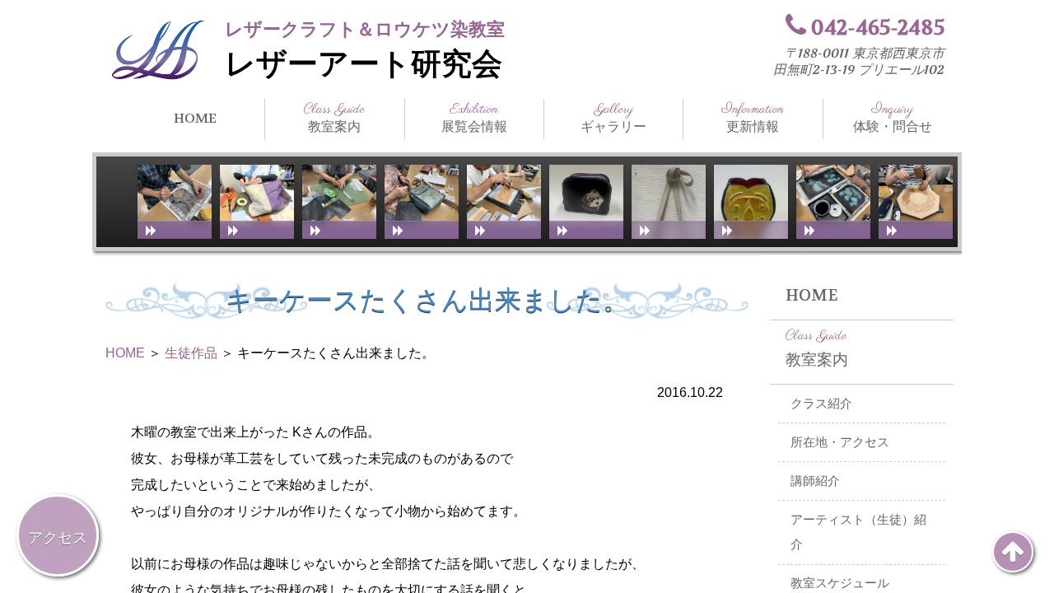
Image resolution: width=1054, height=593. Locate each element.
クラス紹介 (821, 403)
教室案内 (334, 117)
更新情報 (752, 117)
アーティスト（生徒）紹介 (858, 532)
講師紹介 (815, 481)
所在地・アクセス (839, 442)
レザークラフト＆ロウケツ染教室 (365, 29)
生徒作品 (191, 353)
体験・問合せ (892, 117)
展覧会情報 (474, 117)
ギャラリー (613, 117)
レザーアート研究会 (363, 64)
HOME (195, 118)
